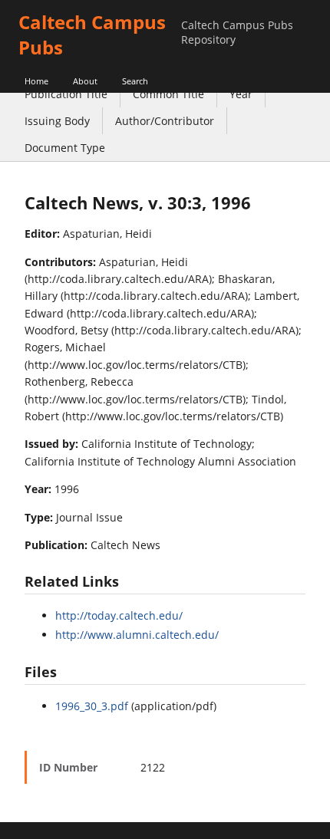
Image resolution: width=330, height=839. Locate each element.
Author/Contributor (164, 121)
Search (135, 81)
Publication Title (66, 94)
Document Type (65, 147)
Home (36, 81)
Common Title (168, 94)
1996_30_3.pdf (91, 706)
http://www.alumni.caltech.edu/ (137, 634)
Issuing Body (57, 121)
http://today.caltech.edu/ (119, 615)
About (85, 81)
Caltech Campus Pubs (92, 34)
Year (240, 94)
